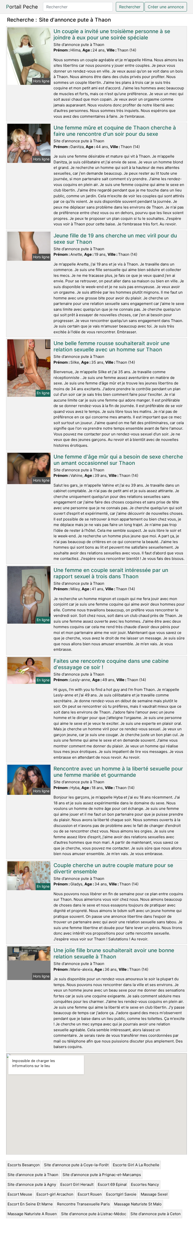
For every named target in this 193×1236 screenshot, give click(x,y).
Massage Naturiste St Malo (138, 1204)
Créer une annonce (166, 6)
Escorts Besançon (24, 1164)
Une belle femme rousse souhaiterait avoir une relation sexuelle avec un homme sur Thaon (112, 346)
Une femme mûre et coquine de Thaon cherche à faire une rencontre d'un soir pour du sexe (115, 130)
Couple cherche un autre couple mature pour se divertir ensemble (113, 868)
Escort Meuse (20, 1194)
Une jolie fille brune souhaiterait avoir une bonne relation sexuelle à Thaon (114, 953)
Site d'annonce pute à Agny (32, 1184)
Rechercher (129, 6)
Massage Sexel (154, 1194)
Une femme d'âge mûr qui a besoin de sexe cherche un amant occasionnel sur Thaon (118, 459)
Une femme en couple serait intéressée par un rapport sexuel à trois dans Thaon (111, 573)
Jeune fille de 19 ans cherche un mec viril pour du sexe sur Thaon (115, 238)
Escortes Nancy (145, 1184)
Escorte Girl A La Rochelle (136, 1164)
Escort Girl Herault (76, 1184)
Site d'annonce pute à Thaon (33, 1174)
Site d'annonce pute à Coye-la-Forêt (76, 1164)
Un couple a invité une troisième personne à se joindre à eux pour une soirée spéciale (112, 34)
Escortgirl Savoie (121, 1194)
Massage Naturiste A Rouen (32, 1213)
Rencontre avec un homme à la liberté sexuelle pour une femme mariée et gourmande (118, 771)
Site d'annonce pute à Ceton (155, 1213)
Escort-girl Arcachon (54, 1194)
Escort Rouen (90, 1194)
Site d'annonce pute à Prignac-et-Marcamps (102, 1174)
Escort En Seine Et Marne (30, 1204)
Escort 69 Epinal (112, 1184)
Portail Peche (22, 7)
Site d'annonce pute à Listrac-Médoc (93, 1213)
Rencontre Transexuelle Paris (83, 1204)
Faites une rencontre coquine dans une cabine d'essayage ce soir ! (111, 664)
